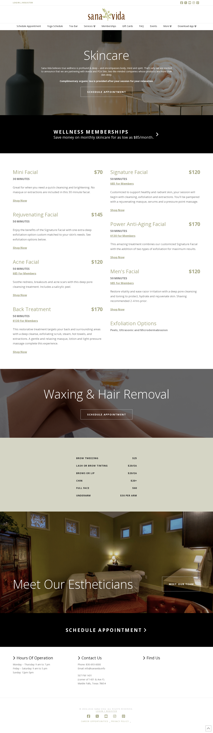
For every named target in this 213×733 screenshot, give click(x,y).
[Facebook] (182, 2)
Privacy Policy (120, 721)
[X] (186, 2)
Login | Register (23, 2)
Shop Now (20, 200)
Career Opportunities (94, 721)
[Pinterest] (198, 2)
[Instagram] (194, 2)
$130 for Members (25, 321)
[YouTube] (190, 2)
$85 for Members (24, 273)
